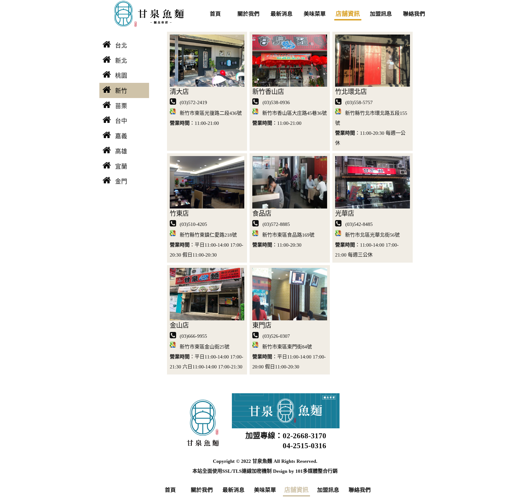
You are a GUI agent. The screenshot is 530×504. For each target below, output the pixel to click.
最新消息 (282, 14)
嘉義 (121, 136)
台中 (121, 121)
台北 (121, 45)
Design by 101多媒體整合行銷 (305, 471)
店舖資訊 (348, 13)
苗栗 (121, 106)
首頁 (215, 14)
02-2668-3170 (304, 436)
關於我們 (248, 14)
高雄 (121, 151)
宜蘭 (121, 166)
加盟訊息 (381, 14)
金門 (121, 181)
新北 (121, 60)
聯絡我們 (414, 14)
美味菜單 (315, 14)
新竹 (121, 91)
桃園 (121, 75)
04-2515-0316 (304, 446)
